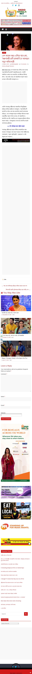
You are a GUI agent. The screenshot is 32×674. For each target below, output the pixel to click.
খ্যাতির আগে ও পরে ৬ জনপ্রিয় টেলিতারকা (8, 590)
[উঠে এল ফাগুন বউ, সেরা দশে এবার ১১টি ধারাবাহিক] (16, 319)
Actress (3, 66)
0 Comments (23, 64)
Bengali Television (10, 66)
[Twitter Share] (1, 332)
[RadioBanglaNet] (2, 29)
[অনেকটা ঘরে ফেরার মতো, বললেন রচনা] (16, 296)
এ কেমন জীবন (3, 608)
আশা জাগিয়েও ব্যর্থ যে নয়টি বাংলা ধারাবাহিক (9, 571)
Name (3, 396)
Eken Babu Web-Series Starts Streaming (11, 601)
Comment (4, 374)
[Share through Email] (1, 342)
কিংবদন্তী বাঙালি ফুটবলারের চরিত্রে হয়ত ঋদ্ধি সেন (18, 289)
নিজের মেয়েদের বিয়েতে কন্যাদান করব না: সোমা (9, 575)
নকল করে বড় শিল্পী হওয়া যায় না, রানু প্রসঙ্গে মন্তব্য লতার (11, 586)
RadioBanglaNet (14, 64)
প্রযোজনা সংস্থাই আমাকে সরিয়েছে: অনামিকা (9, 593)
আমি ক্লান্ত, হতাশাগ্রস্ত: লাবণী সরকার (8, 604)
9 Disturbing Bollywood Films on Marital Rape (12, 568)
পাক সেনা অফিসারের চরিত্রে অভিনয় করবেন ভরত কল (14, 286)
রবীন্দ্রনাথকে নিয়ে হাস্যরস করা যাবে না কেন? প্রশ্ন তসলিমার (11, 582)
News (4, 52)
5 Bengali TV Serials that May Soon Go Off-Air (12, 579)
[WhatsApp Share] (1, 335)
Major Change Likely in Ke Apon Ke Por (14, 358)
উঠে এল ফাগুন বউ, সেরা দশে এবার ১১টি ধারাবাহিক (13, 335)
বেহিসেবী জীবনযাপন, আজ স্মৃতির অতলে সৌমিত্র (9, 564)
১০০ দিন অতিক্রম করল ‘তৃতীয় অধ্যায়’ (16, 126)
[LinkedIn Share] (1, 339)
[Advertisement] (14, 92)
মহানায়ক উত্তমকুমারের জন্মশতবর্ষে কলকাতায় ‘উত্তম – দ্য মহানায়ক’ (13, 597)
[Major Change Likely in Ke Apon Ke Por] (16, 341)
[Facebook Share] (1, 329)
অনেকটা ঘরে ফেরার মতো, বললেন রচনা (10, 313)
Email (3, 405)
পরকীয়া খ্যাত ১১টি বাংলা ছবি (6, 555)
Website (3, 413)
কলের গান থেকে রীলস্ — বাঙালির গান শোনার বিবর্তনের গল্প (11, 3)
